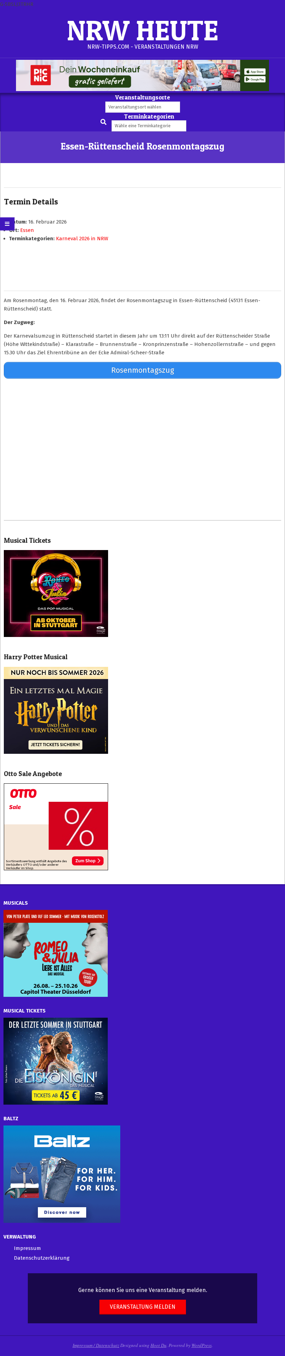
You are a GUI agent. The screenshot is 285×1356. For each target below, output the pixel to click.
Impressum (27, 1248)
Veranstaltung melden (143, 1306)
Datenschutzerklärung (42, 1258)
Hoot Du (158, 1345)
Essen (27, 230)
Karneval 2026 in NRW (82, 238)
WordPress (202, 1345)
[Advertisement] (142, 449)
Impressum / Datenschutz (96, 1345)
